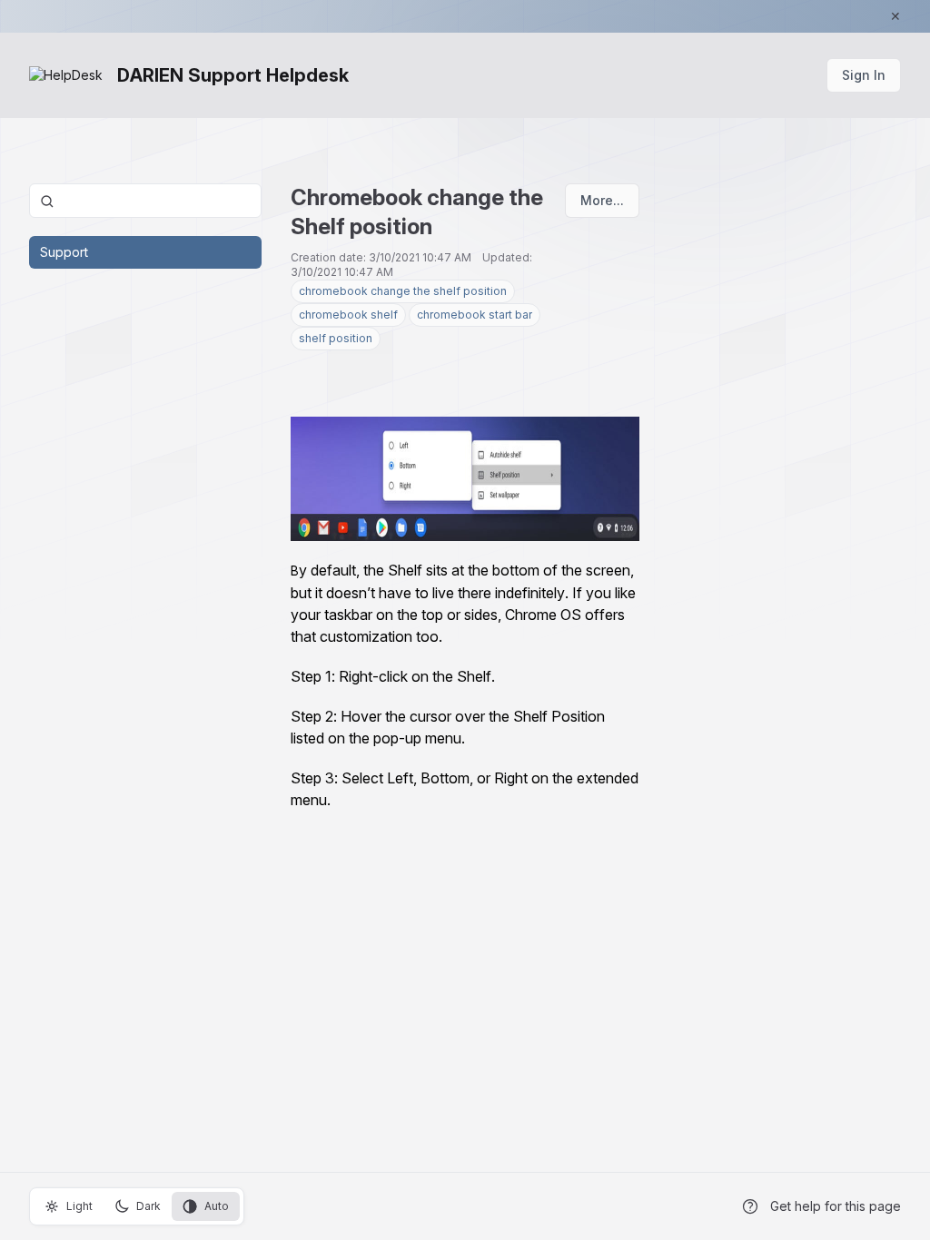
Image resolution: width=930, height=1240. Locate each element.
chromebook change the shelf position (403, 291)
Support (64, 252)
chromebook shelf (348, 314)
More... (602, 200)
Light (79, 1206)
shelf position (335, 338)
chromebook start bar (474, 314)
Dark (148, 1206)
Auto (216, 1206)
